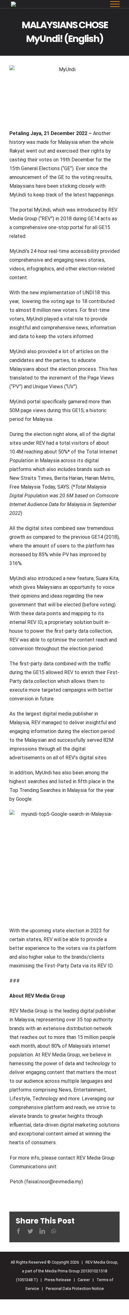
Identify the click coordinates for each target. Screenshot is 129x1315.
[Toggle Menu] (115, 4)
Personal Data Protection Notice (75, 1288)
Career (84, 1279)
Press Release (57, 1279)
